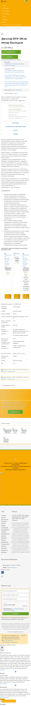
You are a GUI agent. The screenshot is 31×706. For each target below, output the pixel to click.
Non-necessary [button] (3, 683)
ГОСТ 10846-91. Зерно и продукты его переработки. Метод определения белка (14, 71)
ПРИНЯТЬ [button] (23, 635)
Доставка (3, 521)
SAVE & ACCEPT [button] (4, 697)
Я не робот (3, 704)
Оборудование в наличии (8, 701)
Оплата (15, 130)
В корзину (9, 57)
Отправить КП (15, 412)
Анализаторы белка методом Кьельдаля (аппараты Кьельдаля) (14, 64)
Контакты (4, 19)
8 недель (15, 93)
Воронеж (4, 22)
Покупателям (5, 11)
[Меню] (8, 1)
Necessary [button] (2, 670)
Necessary (2, 673)
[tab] (15, 123)
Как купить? (4, 519)
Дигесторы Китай (17, 90)
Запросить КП (11, 52)
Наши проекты (6, 13)
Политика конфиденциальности (15, 631)
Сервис (15, 134)
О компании (5, 8)
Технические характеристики (15, 126)
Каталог (4, 5)
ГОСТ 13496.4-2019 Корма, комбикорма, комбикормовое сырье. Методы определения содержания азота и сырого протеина (16, 77)
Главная (3, 515)
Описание (15, 123)
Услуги (4, 16)
